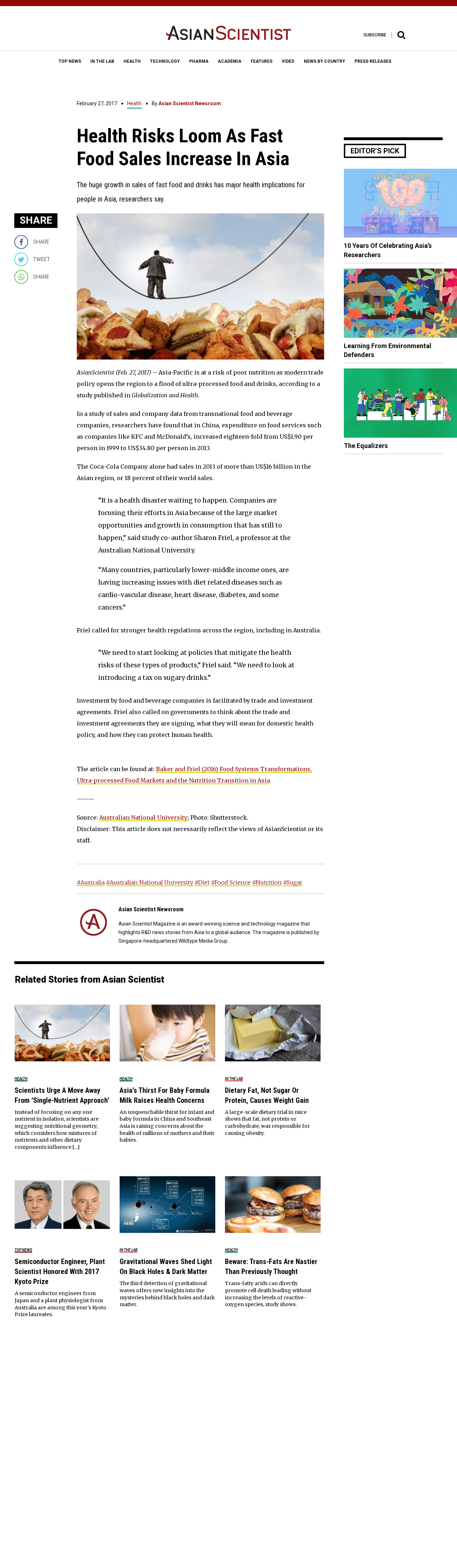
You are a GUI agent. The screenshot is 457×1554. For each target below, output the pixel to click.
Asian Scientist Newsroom (190, 103)
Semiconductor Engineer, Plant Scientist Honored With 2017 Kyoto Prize (60, 1271)
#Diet (202, 882)
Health (134, 103)
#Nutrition (267, 882)
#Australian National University (149, 882)
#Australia (91, 882)
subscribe (374, 34)
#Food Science (231, 882)
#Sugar (292, 882)
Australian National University (143, 817)
